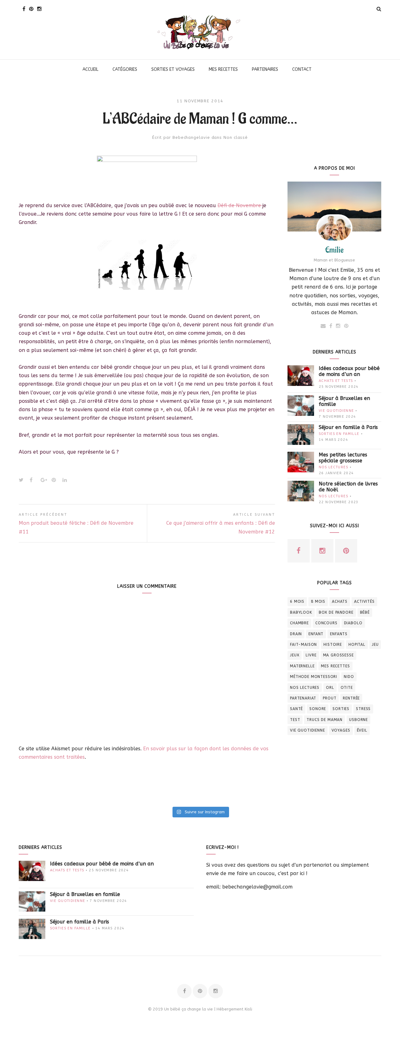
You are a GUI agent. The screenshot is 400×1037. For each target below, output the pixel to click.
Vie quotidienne (336, 411)
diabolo (353, 623)
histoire (332, 644)
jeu (375, 644)
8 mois (318, 601)
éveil (362, 730)
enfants (339, 634)
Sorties (340, 709)
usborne (358, 720)
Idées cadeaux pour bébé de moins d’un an (349, 371)
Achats (340, 601)
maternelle (302, 666)
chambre (299, 623)
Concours (326, 623)
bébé (365, 612)
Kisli (248, 1009)
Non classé (235, 137)
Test (295, 720)
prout (329, 698)
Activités (364, 601)
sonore (317, 709)
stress (363, 709)
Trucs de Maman (324, 720)
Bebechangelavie (191, 137)
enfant (315, 634)
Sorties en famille (339, 434)
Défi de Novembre (240, 205)
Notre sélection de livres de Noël (348, 487)
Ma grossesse (338, 655)
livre (311, 655)
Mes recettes (335, 666)
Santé (296, 709)
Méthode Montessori (313, 676)
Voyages (341, 730)
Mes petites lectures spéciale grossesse (343, 458)
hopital (356, 644)
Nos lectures (333, 467)
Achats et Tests (336, 381)
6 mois (297, 601)
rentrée (351, 698)
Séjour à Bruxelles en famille (344, 401)
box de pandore (336, 612)
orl (330, 687)
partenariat (303, 698)
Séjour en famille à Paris (348, 427)
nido (349, 676)
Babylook (301, 612)
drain (296, 634)
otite (347, 687)
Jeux (294, 655)
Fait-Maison (303, 644)
